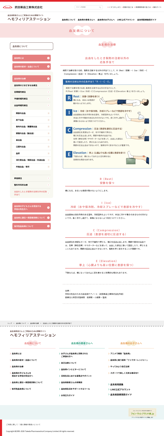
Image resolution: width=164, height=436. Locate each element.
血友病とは (19, 57)
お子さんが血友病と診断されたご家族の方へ (74, 355)
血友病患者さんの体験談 (71, 382)
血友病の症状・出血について (26, 66)
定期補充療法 (20, 91)
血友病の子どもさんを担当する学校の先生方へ (27, 208)
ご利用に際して (12, 424)
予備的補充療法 (21, 98)
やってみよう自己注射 (119, 366)
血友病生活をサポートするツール (75, 388)
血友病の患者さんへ (86, 19)
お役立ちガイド (68, 395)
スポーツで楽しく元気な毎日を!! (124, 372)
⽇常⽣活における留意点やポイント (76, 375)
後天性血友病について (23, 226)
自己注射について (68, 362)
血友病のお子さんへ (106, 19)
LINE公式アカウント (126, 19)
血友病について (68, 19)
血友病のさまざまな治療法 (25, 85)
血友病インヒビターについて (73, 369)
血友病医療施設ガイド (146, 19)
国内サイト (157, 7)
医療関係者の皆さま (143, 7)
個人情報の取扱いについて (30, 424)
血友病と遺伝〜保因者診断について (29, 217)
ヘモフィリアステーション (29, 19)
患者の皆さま (128, 7)
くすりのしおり (115, 7)
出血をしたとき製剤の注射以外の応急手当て (30, 193)
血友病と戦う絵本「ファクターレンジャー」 (129, 359)
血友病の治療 (20, 78)
